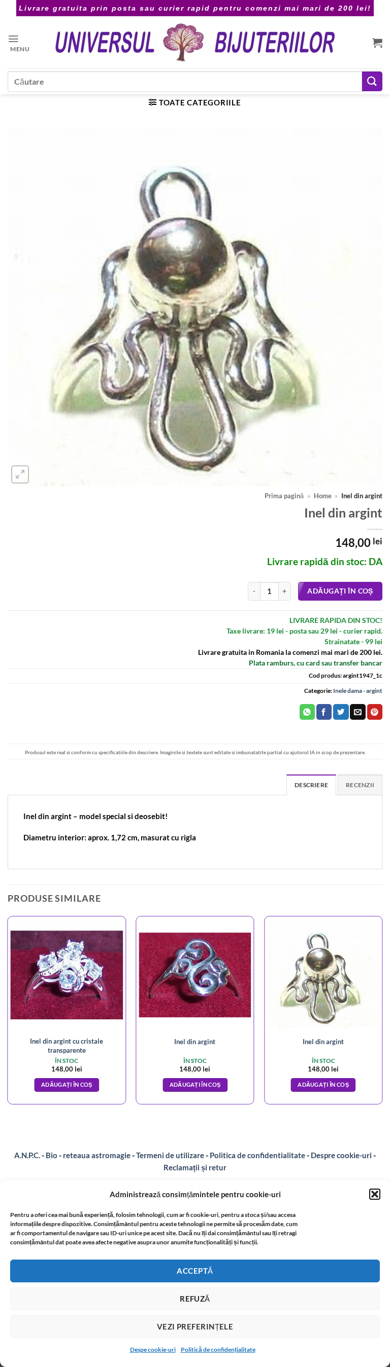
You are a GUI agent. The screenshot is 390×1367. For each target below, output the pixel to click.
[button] (375, 1194)
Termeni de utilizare (170, 1155)
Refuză (195, 1298)
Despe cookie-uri (153, 1349)
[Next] (381, 1014)
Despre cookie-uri (342, 1155)
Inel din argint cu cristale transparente (66, 1045)
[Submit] (372, 81)
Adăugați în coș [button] (66, 1085)
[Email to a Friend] (357, 712)
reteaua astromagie (97, 1155)
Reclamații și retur (195, 1167)
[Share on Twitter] (340, 712)
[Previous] (8, 1014)
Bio (51, 1155)
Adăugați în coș (340, 590)
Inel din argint (194, 1042)
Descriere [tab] (311, 785)
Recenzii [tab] (360, 785)
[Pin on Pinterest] (374, 712)
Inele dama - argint (357, 690)
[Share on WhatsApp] (307, 712)
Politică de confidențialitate (218, 1349)
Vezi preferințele (195, 1326)
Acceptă (195, 1270)
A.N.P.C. (27, 1155)
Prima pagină (284, 496)
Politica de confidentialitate (257, 1155)
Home (323, 496)
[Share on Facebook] (324, 712)
